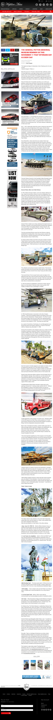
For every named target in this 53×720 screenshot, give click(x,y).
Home (4, 694)
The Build (26, 11)
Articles (14, 8)
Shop (41, 8)
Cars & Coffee (49, 8)
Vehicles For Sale (5, 8)
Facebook (3, 50)
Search (2, 708)
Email (17, 50)
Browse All (3, 701)
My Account (49, 1)
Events (21, 8)
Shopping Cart (44, 705)
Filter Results (5, 713)
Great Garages (18, 11)
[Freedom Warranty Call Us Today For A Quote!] (36, 677)
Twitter (8, 50)
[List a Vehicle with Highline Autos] (12, 188)
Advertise (35, 8)
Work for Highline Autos (31, 694)
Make (2, 704)
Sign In (42, 703)
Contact (28, 8)
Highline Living (36, 11)
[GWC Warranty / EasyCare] (12, 147)
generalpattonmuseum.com (37, 649)
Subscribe (19, 694)
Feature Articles (6, 11)
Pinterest (12, 50)
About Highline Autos (42, 694)
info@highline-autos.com (29, 653)
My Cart (41, 1)
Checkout (43, 706)
